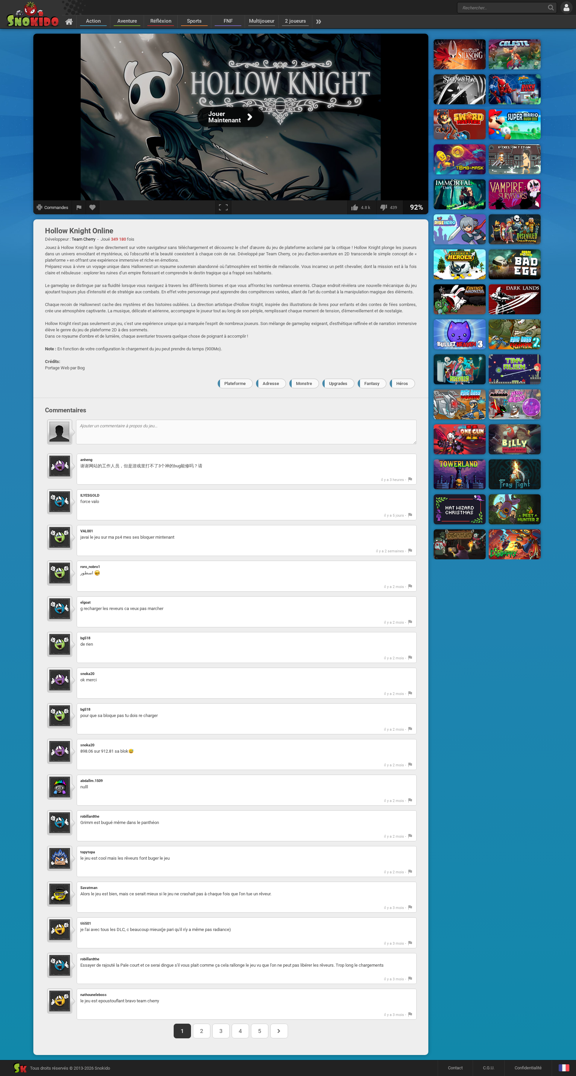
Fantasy (371, 383)
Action (93, 21)
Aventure (127, 21)
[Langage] (564, 1068)
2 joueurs (295, 21)
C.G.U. (488, 1067)
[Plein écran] (223, 207)
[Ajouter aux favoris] (92, 207)
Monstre (304, 383)
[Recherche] (551, 7)
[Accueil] (69, 21)
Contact (455, 1067)
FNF (228, 21)
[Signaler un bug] (79, 207)
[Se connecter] (566, 7)
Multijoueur (261, 21)
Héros (402, 383)
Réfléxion (160, 21)
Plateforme (235, 383)
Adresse (271, 383)
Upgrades (338, 383)
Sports (194, 21)
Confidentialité (528, 1067)
